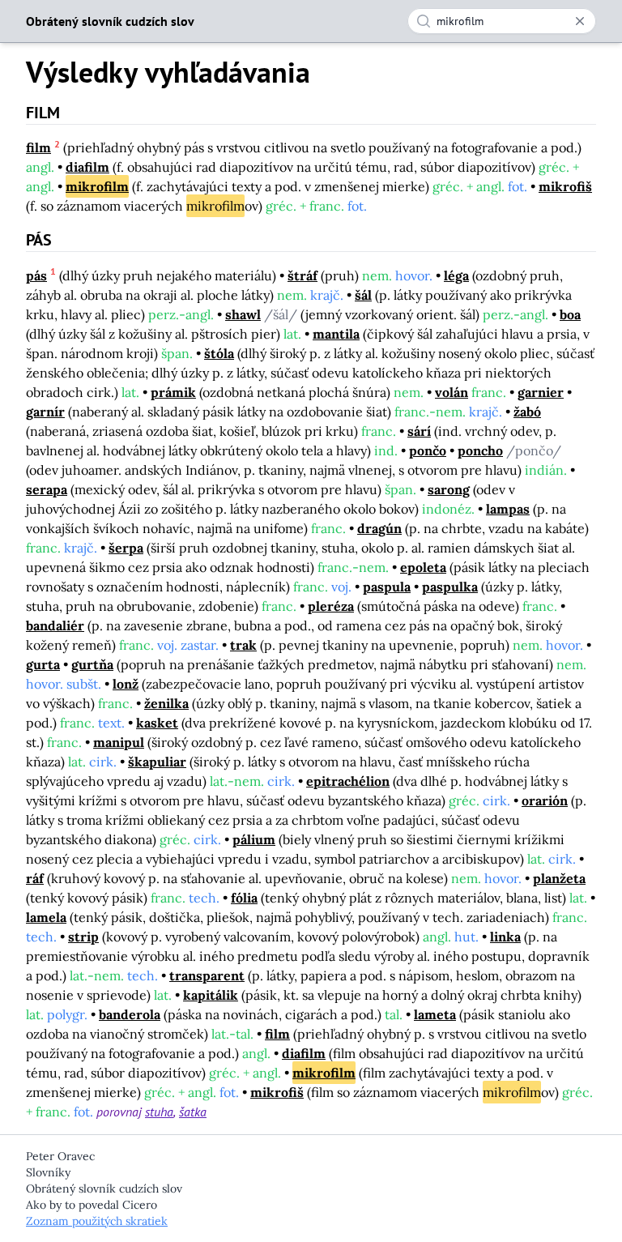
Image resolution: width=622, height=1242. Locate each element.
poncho (480, 450)
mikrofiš (565, 186)
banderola (129, 1014)
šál (363, 295)
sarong (449, 489)
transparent (207, 975)
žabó (527, 411)
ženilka (166, 703)
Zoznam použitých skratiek (97, 1221)
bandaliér (55, 625)
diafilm (87, 167)
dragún (379, 528)
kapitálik (210, 995)
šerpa (126, 548)
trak (243, 645)
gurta (43, 664)
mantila (336, 334)
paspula (387, 586)
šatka (193, 1111)
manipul (118, 742)
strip (83, 936)
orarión (545, 800)
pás (36, 275)
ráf (35, 878)
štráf (302, 275)
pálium (253, 839)
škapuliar (157, 761)
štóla (219, 353)
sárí (419, 431)
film (38, 147)
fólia (244, 898)
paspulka (450, 586)
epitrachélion (348, 781)
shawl (243, 314)
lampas (508, 509)
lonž (125, 684)
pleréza (331, 606)
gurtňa (92, 664)
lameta (435, 1014)
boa (570, 314)
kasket (157, 723)
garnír (45, 411)
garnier (541, 392)
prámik (173, 392)
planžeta (559, 878)
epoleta (423, 567)
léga (456, 275)
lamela (46, 917)
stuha (159, 1111)
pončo (427, 450)
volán (451, 392)
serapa (46, 489)
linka (505, 936)
